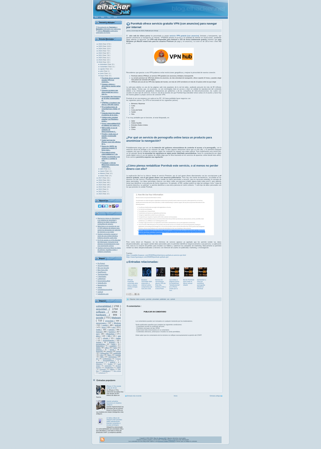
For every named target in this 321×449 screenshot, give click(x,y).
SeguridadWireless (109, 360)
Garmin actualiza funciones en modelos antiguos (114, 403)
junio (102, 73)
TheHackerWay (103, 274)
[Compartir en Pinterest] (138, 294)
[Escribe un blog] (130, 294)
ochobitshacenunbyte (105, 289)
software (102, 312)
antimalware (106, 371)
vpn (168, 299)
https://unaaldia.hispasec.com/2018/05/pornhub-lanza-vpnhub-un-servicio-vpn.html (156, 255)
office (107, 348)
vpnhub (172, 299)
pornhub (149, 299)
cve (113, 327)
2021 (100, 55)
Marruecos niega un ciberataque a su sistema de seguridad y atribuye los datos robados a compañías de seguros (109, 221)
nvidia (98, 330)
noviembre (104, 67)
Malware (116, 317)
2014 (100, 185)
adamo (112, 369)
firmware (112, 342)
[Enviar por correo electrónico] (127, 294)
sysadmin (113, 346)
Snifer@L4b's (102, 283)
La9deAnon (102, 279)
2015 (100, 182)
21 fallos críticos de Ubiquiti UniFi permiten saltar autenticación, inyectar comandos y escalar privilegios (114, 421)
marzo (102, 171)
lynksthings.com (103, 294)
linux (104, 327)
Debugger (99, 364)
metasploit (108, 365)
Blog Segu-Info (103, 270)
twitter (118, 338)
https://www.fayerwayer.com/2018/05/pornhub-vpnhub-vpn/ (147, 257)
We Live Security (103, 268)
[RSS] (102, 439)
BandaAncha (102, 285)
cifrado (106, 338)
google (100, 317)
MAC (102, 357)
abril (102, 169)
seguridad (102, 309)
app (119, 336)
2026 (100, 44)
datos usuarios (141, 299)
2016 (100, 180)
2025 (100, 46)
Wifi (109, 336)
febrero (102, 173)
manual (99, 332)
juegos (118, 351)
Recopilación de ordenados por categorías (108, 28)
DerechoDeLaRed (104, 281)
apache (109, 351)
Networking (100, 346)
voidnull (100, 292)
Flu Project (101, 263)
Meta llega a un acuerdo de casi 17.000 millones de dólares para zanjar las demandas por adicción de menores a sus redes (109, 229)
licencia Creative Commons (166, 441)
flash (109, 355)
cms (101, 355)
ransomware (101, 323)
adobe (98, 348)
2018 (100, 62)
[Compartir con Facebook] (135, 294)
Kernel (112, 350)
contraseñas (104, 353)
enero (102, 176)
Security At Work (103, 266)
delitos (119, 367)
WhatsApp (110, 334)
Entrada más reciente (134, 396)
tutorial (111, 330)
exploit (105, 325)
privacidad (109, 321)
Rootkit (110, 364)
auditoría (113, 362)
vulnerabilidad (104, 306)
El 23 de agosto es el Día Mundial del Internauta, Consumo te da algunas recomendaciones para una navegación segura (109, 243)
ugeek (100, 287)
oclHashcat (102, 373)
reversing (103, 369)
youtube (99, 342)
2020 (100, 58)
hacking (112, 332)
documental (100, 362)
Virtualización (109, 367)
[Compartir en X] (133, 294)
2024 (100, 48)
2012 (100, 189)
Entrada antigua (215, 396)
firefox (113, 344)
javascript (99, 351)
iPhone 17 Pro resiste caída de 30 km (113, 387)
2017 (100, 178)
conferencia (107, 359)
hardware (102, 314)
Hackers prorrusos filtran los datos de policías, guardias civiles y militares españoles (109, 250)
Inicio (175, 396)
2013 (100, 187)
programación (109, 340)
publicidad (163, 299)
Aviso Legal (171, 439)
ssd (97, 334)
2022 (100, 53)
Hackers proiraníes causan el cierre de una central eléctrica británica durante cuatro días (108, 236)
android (118, 325)
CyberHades (102, 276)
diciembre (103, 64)
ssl (97, 359)
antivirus (99, 350)
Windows (117, 323)
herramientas (101, 344)
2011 (100, 191)
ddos (98, 336)
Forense (118, 358)
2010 (100, 194)
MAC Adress (117, 371)
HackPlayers (102, 272)
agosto (102, 69)
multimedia (117, 353)
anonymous (112, 357)
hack (115, 348)
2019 (100, 60)
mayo (102, 76)
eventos (118, 355)
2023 (100, 51)
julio (101, 71)
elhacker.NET (162, 438)
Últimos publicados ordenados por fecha (107, 32)
